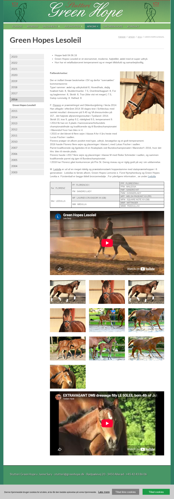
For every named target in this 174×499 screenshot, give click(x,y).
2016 (140, 37)
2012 (14, 129)
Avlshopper (72, 26)
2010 (14, 141)
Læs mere (104, 492)
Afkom (91, 26)
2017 (14, 93)
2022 (14, 62)
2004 (14, 166)
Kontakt (133, 26)
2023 (14, 56)
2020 (14, 74)
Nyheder (32, 26)
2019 (14, 81)
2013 (14, 123)
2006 (14, 153)
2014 (14, 117)
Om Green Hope (113, 26)
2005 (14, 159)
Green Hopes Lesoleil (24, 105)
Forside (17, 26)
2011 (14, 135)
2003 (14, 172)
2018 (14, 87)
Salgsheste (50, 26)
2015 (14, 110)
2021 (14, 68)
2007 (14, 147)
